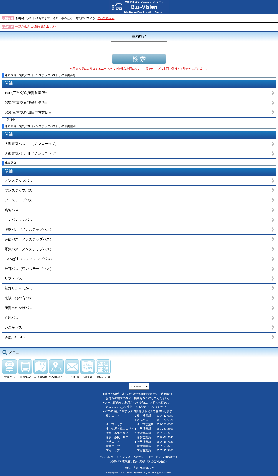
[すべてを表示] (106, 18)
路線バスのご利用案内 (153, 461)
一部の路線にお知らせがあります (36, 26)
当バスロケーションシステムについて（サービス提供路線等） (139, 457)
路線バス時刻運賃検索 (124, 461)
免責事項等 (147, 467)
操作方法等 (131, 467)
